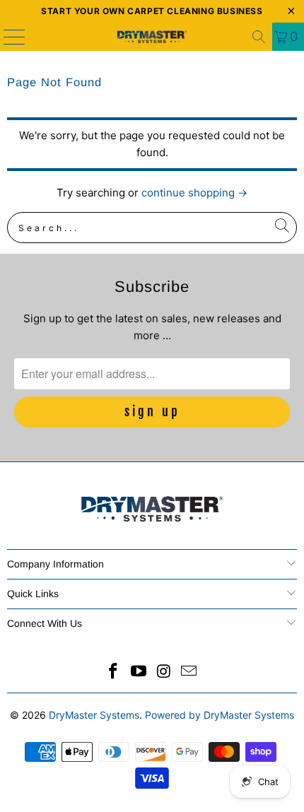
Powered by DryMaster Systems (219, 715)
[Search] (258, 37)
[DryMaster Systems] (152, 37)
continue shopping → (194, 192)
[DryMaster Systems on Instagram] (164, 672)
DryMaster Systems (94, 715)
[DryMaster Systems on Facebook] (113, 672)
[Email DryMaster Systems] (189, 672)
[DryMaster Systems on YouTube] (138, 672)
